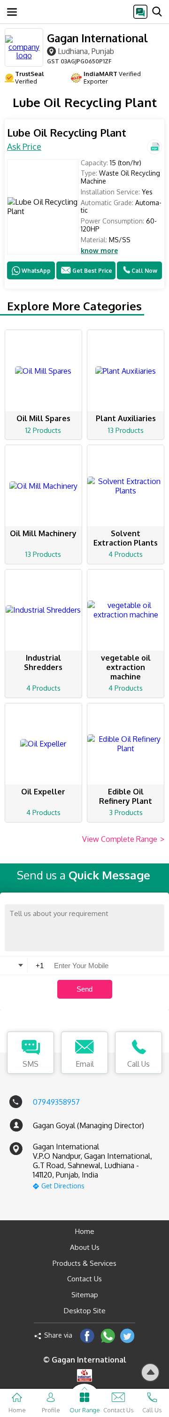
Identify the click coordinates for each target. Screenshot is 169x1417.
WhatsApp (36, 270)
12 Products (43, 430)
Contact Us (84, 1278)
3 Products (126, 812)
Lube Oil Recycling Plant (66, 132)
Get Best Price (92, 270)
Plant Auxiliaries (126, 418)
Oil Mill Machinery (43, 533)
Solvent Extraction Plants (125, 538)
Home (84, 1231)
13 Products (126, 430)
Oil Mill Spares (43, 418)
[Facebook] (87, 1335)
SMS (30, 1064)
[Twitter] (127, 1335)
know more (99, 250)
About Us (85, 1247)
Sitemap (84, 1294)
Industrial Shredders (43, 662)
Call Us (138, 1064)
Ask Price (24, 146)
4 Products (125, 554)
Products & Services (84, 1263)
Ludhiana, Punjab (86, 50)
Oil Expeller (43, 791)
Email (85, 1064)
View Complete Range (123, 839)
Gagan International (97, 38)
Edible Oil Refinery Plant (125, 796)
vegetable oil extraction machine (126, 667)
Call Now (144, 270)
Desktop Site (85, 1310)
